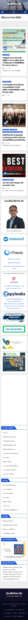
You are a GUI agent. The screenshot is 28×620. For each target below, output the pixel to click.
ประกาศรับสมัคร (7, 489)
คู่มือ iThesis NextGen (14, 262)
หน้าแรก (5, 432)
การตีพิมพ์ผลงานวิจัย (8, 533)
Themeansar (14, 606)
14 (8, 557)
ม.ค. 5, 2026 (7, 188)
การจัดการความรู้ (6, 129)
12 (23, 556)
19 (17, 557)
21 (21, 557)
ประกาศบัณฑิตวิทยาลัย (7, 81)
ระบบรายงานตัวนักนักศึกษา (10, 465)
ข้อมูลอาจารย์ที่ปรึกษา (9, 529)
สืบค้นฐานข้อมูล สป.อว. (9, 449)
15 (10, 557)
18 (15, 557)
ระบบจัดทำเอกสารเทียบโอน (10, 453)
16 (12, 557)
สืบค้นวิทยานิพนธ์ (8, 521)
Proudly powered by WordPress (9, 603)
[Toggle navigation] (14, 12)
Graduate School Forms (9, 437)
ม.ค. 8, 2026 (7, 143)
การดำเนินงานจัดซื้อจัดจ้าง (10, 510)
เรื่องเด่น (11, 179)
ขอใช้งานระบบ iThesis (14, 259)
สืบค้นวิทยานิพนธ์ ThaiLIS (10, 525)
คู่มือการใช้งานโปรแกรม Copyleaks (14, 303)
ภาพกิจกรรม (6, 505)
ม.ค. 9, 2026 (7, 95)
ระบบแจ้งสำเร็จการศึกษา (10, 470)
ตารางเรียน (6, 457)
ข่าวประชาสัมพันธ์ (6, 54)
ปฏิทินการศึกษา (7, 461)
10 (20, 556)
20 (19, 557)
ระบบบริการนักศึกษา (8, 474)
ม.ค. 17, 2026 (7, 68)
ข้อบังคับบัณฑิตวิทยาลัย (9, 445)
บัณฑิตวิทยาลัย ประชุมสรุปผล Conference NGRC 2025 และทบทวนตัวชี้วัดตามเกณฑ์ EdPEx (13, 137)
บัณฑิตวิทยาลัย (14, 3)
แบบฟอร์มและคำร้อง (8, 441)
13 (6, 557)
